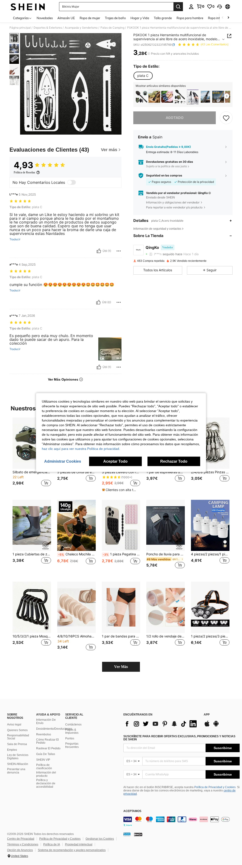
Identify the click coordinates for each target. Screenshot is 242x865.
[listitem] (141, 97)
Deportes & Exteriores (48, 27)
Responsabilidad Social (18, 737)
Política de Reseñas (24, 172)
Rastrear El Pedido (48, 748)
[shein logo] (28, 6)
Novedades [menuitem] (45, 18)
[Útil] (99, 251)
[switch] (71, 182)
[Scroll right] (228, 17)
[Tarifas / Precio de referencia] (148, 53)
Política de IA (51, 844)
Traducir (14, 239)
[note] (120, 489)
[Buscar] (178, 6)
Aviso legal (14, 724)
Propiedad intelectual (78, 844)
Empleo (12, 749)
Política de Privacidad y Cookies (215, 787)
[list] (161, 723)
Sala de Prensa (17, 744)
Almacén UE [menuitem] (66, 18)
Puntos (69, 738)
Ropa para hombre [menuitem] (190, 18)
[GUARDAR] (226, 117)
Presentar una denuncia (16, 771)
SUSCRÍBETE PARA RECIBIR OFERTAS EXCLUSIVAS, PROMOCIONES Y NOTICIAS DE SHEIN (179, 738)
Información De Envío (46, 721)
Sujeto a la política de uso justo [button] (166, 166)
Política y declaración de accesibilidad (45, 783)
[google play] (216, 726)
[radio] (142, 76)
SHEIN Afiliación (17, 764)
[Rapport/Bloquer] (118, 251)
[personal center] (191, 6)
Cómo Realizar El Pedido (47, 741)
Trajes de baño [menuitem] (115, 18)
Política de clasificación (44, 766)
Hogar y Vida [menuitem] (139, 18)
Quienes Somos (17, 730)
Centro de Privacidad (20, 838)
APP (207, 714)
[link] (200, 6)
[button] (219, 6)
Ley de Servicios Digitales (17, 756)
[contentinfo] (181, 822)
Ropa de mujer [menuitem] (90, 18)
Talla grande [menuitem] (163, 18)
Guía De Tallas (45, 754)
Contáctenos (73, 724)
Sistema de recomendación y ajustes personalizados (72, 850)
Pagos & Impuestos (71, 731)
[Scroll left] (222, 17)
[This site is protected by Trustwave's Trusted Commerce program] (126, 834)
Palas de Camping (112, 27)
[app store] (207, 726)
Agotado (175, 117)
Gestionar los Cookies (100, 838)
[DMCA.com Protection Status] (138, 834)
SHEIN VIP (43, 759)
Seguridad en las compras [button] (164, 175)
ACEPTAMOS (132, 811)
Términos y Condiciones (22, 844)
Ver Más (121, 667)
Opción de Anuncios (20, 850)
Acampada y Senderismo (81, 27)
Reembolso (43, 734)
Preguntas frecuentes (72, 745)
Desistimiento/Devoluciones (54, 728)
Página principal (20, 27)
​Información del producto (46, 774)
